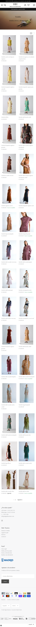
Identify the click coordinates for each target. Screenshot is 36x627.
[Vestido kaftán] (9, 105)
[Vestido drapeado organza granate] (9, 335)
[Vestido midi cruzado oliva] (9, 479)
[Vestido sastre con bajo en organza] (9, 45)
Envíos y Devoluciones (6, 553)
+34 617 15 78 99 (11, 512)
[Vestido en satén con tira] (9, 164)
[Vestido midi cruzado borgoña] (9, 365)
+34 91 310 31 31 (11, 510)
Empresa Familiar (5, 530)
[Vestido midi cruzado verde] (27, 451)
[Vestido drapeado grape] (27, 222)
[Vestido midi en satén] (27, 479)
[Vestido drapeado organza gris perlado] (27, 75)
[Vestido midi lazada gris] (9, 278)
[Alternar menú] (2, 5)
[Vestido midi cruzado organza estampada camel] (27, 164)
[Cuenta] (25, 5)
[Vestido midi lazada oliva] (27, 423)
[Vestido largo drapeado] (27, 393)
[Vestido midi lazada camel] (27, 335)
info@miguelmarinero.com (7, 516)
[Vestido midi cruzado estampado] (27, 365)
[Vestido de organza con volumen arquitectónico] (27, 45)
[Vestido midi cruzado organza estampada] (27, 134)
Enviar (5, 581)
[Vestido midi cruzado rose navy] (9, 250)
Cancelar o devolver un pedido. (13, 599)
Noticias (3, 534)
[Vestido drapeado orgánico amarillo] (9, 75)
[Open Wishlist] (28, 5)
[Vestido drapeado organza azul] (27, 194)
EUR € (14, 605)
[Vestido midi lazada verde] (27, 105)
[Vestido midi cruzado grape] (27, 250)
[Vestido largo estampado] (9, 222)
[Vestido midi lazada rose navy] (9, 306)
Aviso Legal (4, 549)
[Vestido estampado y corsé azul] (27, 306)
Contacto (3, 536)
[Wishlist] (1, 625)
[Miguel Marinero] (15, 5)
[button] (31, 624)
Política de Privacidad (6, 551)
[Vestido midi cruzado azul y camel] (9, 393)
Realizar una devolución (7, 555)
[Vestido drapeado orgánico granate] (9, 134)
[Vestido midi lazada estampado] (9, 423)
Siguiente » (20, 500)
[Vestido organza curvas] (9, 194)
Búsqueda (3, 599)
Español (5, 605)
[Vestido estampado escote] (27, 278)
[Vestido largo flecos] (9, 451)
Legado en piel (4, 532)
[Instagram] (2, 520)
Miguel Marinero (8, 610)
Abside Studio (19, 610)
